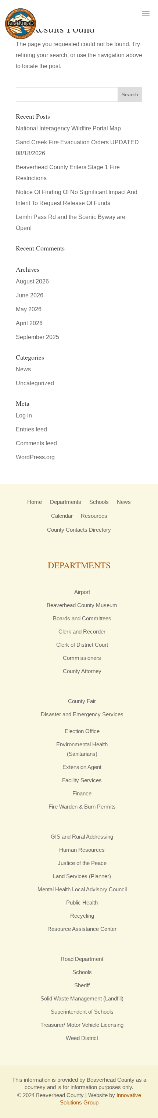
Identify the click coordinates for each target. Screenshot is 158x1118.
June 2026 (29, 295)
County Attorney (82, 671)
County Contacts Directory (79, 530)
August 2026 (32, 281)
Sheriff (82, 985)
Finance (81, 793)
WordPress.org (35, 457)
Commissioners (82, 658)
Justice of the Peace (82, 863)
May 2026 (29, 309)
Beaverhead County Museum (82, 605)
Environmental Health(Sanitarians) (82, 749)
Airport (82, 592)
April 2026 (29, 323)
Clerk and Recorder (81, 631)
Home (34, 502)
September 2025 (37, 337)
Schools (99, 502)
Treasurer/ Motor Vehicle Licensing (81, 1025)
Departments (65, 502)
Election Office (82, 731)
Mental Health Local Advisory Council (82, 889)
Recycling (82, 916)
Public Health (82, 902)
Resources (94, 516)
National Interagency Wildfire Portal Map (68, 128)
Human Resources (82, 850)
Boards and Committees (82, 618)
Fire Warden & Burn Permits (82, 806)
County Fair (82, 701)
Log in (24, 415)
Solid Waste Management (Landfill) (81, 998)
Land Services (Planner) (82, 876)
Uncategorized (35, 383)
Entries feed (31, 429)
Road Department (82, 959)
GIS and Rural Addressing (82, 836)
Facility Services (82, 780)
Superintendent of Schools (82, 1012)
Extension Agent (81, 767)
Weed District (82, 1038)
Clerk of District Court (82, 645)
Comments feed (36, 443)
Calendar (62, 516)
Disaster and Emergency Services (82, 714)
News (23, 369)
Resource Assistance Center (81, 929)
